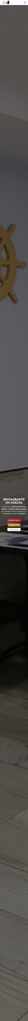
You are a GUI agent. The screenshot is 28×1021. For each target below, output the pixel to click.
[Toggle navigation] (25, 2)
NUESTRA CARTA (14, 525)
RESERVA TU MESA (14, 520)
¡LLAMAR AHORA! (14, 529)
